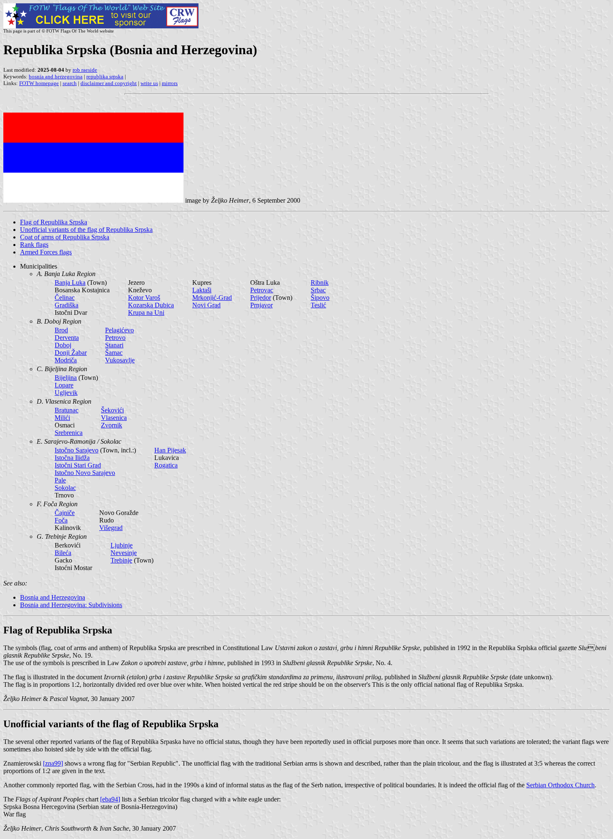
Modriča (66, 360)
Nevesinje (124, 552)
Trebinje (121, 560)
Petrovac (261, 290)
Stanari (114, 345)
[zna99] (53, 763)
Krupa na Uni (146, 312)
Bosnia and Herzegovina (52, 597)
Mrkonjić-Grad (212, 297)
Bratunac (66, 410)
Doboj (63, 345)
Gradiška (66, 305)
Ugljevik (66, 392)
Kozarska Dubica (151, 305)
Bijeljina (66, 377)
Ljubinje (122, 545)
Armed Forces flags (46, 252)
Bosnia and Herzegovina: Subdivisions (71, 604)
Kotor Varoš (144, 297)
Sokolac (65, 487)
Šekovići (112, 410)
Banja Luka (70, 282)
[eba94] (110, 799)
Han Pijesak (170, 450)
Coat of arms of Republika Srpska (64, 237)
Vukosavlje (120, 360)
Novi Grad (206, 305)
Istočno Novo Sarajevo (85, 472)
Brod (61, 330)
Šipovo (320, 297)
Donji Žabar (71, 352)
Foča (61, 520)
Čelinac (65, 297)
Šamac (114, 352)
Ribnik (320, 282)
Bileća (63, 552)
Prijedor (260, 297)
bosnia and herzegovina (56, 76)
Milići (62, 417)
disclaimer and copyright (108, 83)
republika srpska (104, 76)
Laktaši (201, 290)
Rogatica (166, 465)
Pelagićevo (119, 330)
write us (149, 83)
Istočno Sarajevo (76, 450)
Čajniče (65, 512)
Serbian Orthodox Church (560, 785)
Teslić (318, 305)
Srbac (318, 290)
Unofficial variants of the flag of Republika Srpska (86, 229)
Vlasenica (114, 417)
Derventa (67, 337)
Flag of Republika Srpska (53, 222)
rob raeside (85, 70)
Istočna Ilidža (72, 457)
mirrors (170, 83)
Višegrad (111, 527)
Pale (60, 480)
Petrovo (115, 337)
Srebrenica (69, 432)
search (70, 83)
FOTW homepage (39, 83)
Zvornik (111, 425)
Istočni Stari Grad (78, 465)
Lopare (64, 385)
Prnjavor (261, 305)
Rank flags (34, 244)
